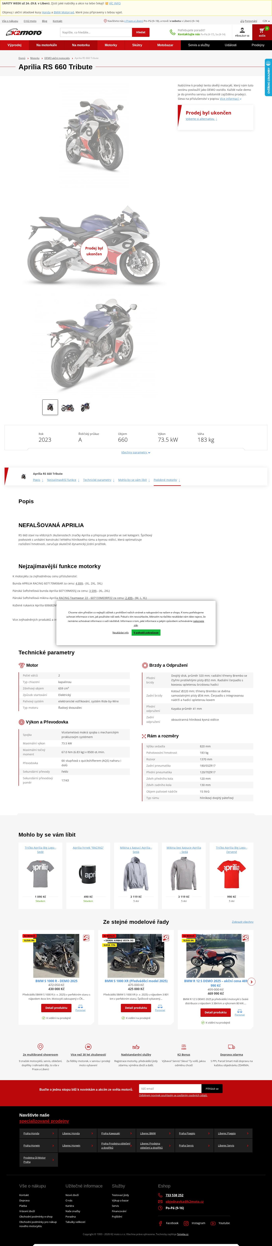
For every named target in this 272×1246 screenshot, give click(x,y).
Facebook (171, 1223)
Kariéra (70, 1206)
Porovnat (80, 1009)
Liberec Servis (226, 1145)
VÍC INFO (115, 3)
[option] (50, 408)
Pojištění (117, 1216)
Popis (36, 480)
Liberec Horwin (71, 1145)
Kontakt (57, 21)
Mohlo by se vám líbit (132, 480)
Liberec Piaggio (227, 1133)
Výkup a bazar (120, 1200)
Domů (22, 58)
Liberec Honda (71, 1133)
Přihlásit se (212, 1088)
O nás (69, 1200)
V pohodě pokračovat (146, 632)
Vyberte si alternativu (200, 119)
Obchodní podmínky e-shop (36, 1216)
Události (231, 45)
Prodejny (258, 45)
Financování (119, 1211)
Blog (44, 21)
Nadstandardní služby (136, 1054)
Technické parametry (97, 480)
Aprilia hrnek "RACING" (88, 848)
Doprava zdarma (231, 1054)
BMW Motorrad (64, 12)
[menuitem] (14, 45)
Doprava (24, 1200)
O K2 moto (30, 21)
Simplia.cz (182, 1234)
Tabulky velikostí (75, 1222)
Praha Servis (186, 1145)
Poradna (71, 1216)
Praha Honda (31, 1133)
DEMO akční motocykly (57, 58)
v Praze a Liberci (133, 21)
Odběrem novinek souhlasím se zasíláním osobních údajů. (173, 1095)
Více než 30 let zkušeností (88, 1054)
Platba (23, 1206)
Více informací (230, 99)
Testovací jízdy (120, 1195)
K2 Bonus (183, 1054)
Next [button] (251, 982)
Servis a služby (199, 45)
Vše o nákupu (10, 21)
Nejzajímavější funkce (61, 480)
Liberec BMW (148, 1133)
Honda (46, 12)
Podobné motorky (165, 480)
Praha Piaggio (187, 1133)
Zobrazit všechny (242, 921)
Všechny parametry (134, 452)
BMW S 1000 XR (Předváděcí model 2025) (136, 981)
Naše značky (73, 1211)
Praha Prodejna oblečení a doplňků (115, 1145)
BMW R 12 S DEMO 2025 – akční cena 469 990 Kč (215, 983)
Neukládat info (121, 632)
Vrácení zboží (27, 1211)
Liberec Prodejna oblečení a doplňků (151, 1145)
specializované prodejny (44, 1121)
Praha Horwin (31, 1145)
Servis (115, 1206)
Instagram (198, 1223)
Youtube (224, 1223)
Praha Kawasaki (110, 1133)
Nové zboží (72, 1195)
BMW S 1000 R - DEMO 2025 (56, 981)
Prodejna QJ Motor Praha (34, 1160)
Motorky (34, 58)
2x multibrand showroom (40, 1054)
